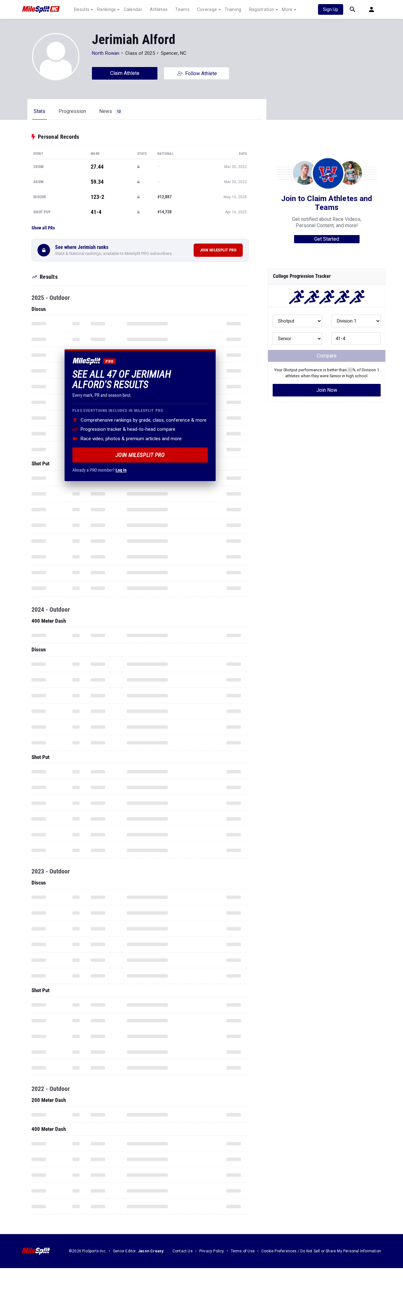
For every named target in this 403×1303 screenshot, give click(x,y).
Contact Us (183, 1251)
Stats (39, 111)
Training (232, 9)
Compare (327, 356)
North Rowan (105, 53)
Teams (182, 9)
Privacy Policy (211, 1251)
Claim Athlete (124, 73)
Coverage (207, 9)
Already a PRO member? (99, 469)
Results (81, 9)
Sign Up (330, 9)
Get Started (326, 239)
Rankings (106, 9)
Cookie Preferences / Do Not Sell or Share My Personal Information (321, 1251)
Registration (262, 9)
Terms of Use (243, 1251)
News (110, 111)
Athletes (158, 9)
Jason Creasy (150, 1251)
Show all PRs (43, 227)
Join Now (326, 390)
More (287, 9)
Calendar (133, 9)
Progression (72, 111)
